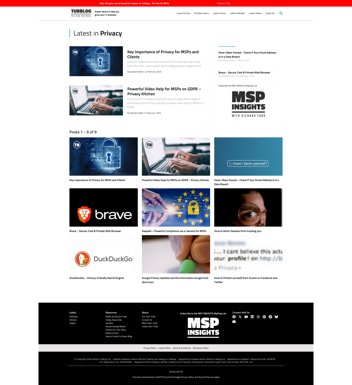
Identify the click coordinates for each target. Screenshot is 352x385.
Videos (72, 323)
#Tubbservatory (201, 13)
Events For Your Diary (116, 329)
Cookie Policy (164, 347)
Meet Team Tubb (149, 323)
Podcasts (73, 316)
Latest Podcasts (237, 13)
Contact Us (147, 319)
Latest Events (219, 13)
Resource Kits (112, 332)
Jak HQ (179, 371)
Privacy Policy (149, 347)
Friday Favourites (114, 319)
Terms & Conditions (182, 347)
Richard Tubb (136, 112)
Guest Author (136, 71)
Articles (73, 319)
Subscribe (270, 13)
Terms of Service (206, 377)
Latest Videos (255, 13)
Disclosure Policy (201, 347)
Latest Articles (183, 13)
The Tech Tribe (148, 316)
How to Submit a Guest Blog (119, 336)
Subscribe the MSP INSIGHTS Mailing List (237, 85)
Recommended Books (116, 326)
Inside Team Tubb (150, 326)
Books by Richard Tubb (116, 316)
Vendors (109, 323)
